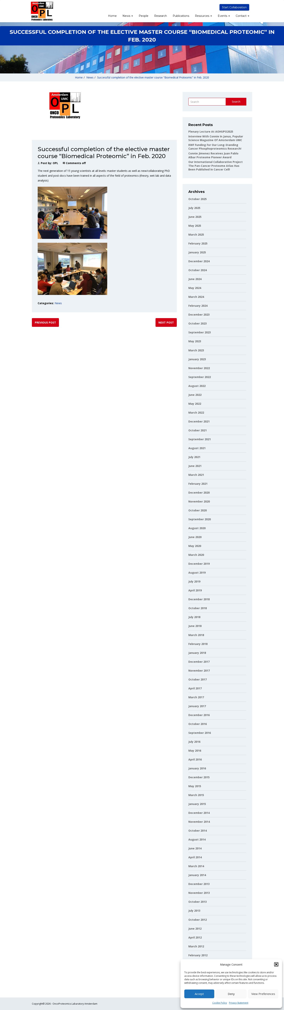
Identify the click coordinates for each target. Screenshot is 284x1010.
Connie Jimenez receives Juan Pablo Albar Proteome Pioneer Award (213, 155)
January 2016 (197, 768)
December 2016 (199, 715)
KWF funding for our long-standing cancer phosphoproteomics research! (214, 147)
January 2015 (197, 804)
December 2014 (199, 813)
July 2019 (194, 581)
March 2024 (196, 297)
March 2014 (196, 866)
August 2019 (197, 572)
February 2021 (197, 483)
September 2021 (199, 439)
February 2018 (197, 644)
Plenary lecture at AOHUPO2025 (210, 131)
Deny (231, 994)
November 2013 (199, 893)
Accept (199, 994)
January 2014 (197, 875)
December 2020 (199, 492)
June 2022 (195, 395)
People (143, 16)
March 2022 (196, 412)
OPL (55, 163)
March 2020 (196, 555)
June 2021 (195, 466)
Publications (181, 16)
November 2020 (199, 501)
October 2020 (197, 510)
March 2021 (196, 475)
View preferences (263, 994)
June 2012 (195, 928)
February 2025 (197, 243)
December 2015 (199, 777)
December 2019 (199, 563)
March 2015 (196, 795)
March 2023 (196, 350)
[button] (276, 964)
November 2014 (199, 821)
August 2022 (197, 386)
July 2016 (194, 741)
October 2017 (197, 679)
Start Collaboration (234, 7)
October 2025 (197, 199)
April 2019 (195, 590)
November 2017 (199, 670)
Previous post (45, 322)
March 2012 (196, 946)
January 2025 (197, 252)
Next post (166, 322)
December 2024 (199, 261)
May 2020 (194, 546)
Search (236, 101)
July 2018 (194, 617)
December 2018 (199, 599)
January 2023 (197, 359)
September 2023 (199, 332)
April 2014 (195, 857)
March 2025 (196, 234)
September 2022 (199, 377)
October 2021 (197, 430)
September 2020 (199, 519)
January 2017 (197, 706)
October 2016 (197, 724)
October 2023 (197, 323)
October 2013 (197, 902)
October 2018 (197, 608)
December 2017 (199, 661)
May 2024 (194, 288)
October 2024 (197, 270)
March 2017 (196, 697)
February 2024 (197, 305)
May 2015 (194, 786)
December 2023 (199, 314)
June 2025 (195, 217)
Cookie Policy (219, 1002)
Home (112, 16)
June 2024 (195, 279)
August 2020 (197, 528)
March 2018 (196, 635)
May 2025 (194, 225)
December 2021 (199, 421)
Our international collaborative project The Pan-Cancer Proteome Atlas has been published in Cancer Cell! (215, 165)
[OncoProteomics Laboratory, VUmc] (41, 11)
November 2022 (199, 368)
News (126, 16)
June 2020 (195, 537)
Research (160, 16)
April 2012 (195, 937)
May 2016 (194, 750)
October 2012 (197, 919)
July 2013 (194, 910)
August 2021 (197, 448)
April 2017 (195, 688)
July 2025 (194, 208)
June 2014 (195, 848)
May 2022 (194, 403)
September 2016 (199, 733)
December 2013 (199, 884)
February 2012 (197, 955)
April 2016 (195, 759)
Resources (202, 16)
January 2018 (197, 653)
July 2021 (194, 457)
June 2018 (195, 626)
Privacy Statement (238, 1002)
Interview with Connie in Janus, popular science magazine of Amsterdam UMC (215, 138)
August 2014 (197, 839)
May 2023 (194, 341)
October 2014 (197, 830)
